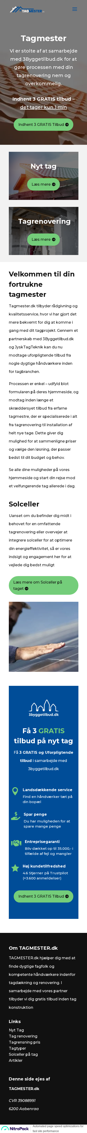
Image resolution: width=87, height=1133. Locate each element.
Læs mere (41, 184)
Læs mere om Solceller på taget (37, 585)
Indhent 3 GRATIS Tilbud (41, 124)
